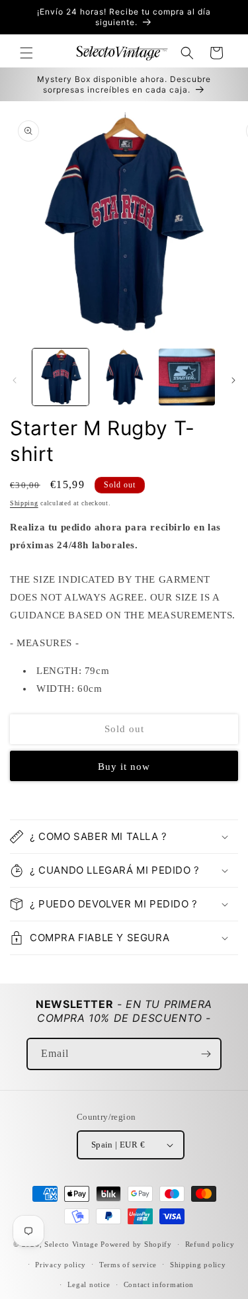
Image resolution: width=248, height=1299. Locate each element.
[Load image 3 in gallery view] (187, 377)
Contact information (159, 1284)
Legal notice (88, 1284)
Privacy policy (60, 1265)
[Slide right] (233, 380)
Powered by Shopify (136, 1244)
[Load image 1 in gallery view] (60, 377)
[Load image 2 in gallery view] (123, 377)
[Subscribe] (205, 1054)
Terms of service (128, 1265)
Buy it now (124, 766)
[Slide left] (14, 380)
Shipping (24, 503)
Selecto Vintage (72, 1244)
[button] (26, 52)
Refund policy (210, 1244)
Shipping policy (198, 1265)
